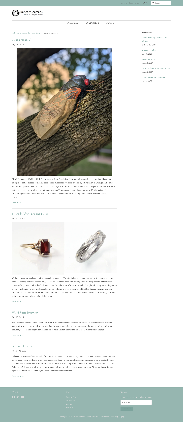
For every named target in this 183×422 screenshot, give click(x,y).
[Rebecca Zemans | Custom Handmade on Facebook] (13, 398)
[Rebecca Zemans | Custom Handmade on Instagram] (17, 398)
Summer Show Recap (24, 346)
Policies (69, 404)
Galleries (72, 23)
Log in (123, 3)
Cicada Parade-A (21, 39)
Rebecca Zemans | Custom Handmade (86, 417)
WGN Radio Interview (25, 312)
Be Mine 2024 (148, 59)
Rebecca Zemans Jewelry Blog (26, 33)
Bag (147, 3)
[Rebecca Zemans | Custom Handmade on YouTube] (22, 398)
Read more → (18, 203)
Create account (134, 3)
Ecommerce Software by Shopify (112, 417)
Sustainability (71, 397)
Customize (93, 23)
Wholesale (69, 408)
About (110, 23)
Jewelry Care (70, 401)
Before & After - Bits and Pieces (30, 213)
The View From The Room (153, 77)
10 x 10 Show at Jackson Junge (156, 68)
